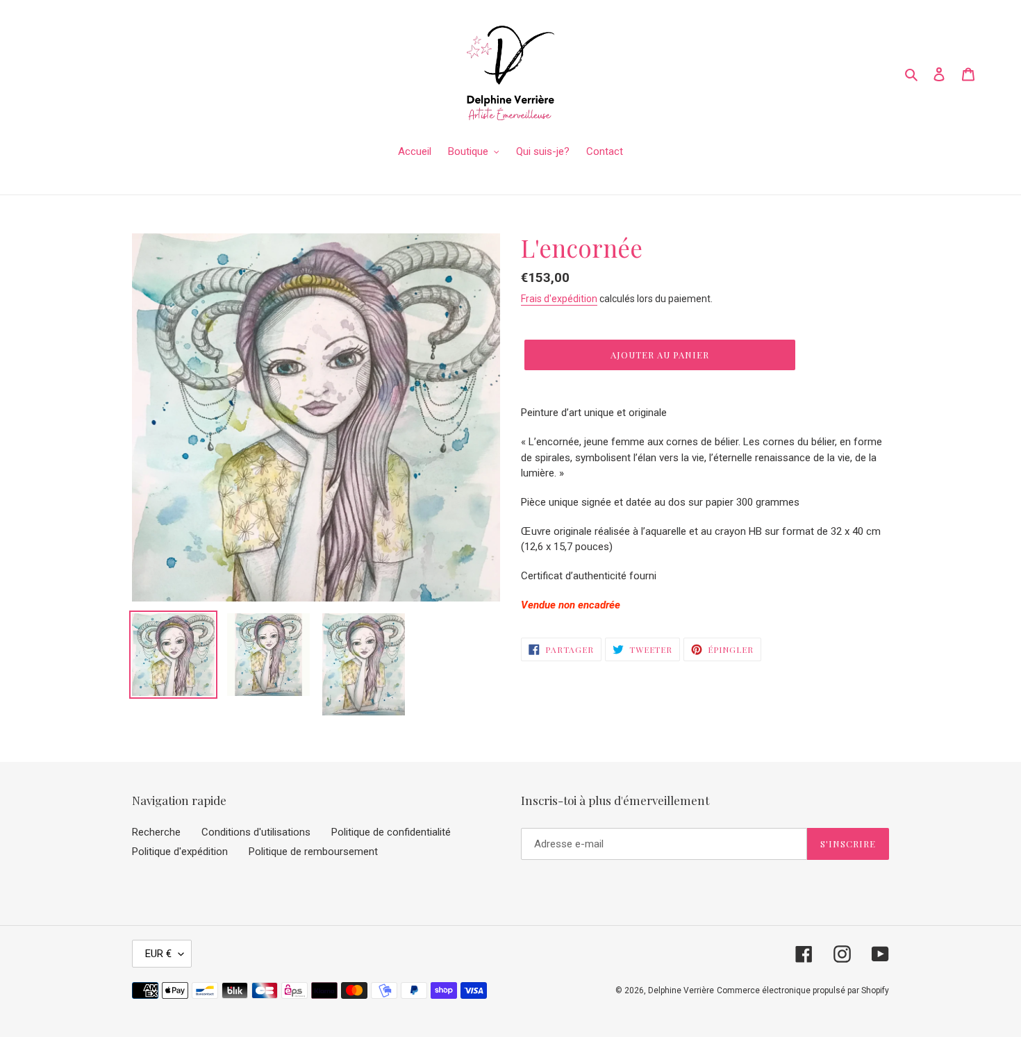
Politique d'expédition (180, 851)
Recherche (156, 832)
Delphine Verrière (681, 990)
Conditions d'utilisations (255, 832)
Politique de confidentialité (391, 832)
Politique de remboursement (313, 851)
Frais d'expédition (559, 298)
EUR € (158, 953)
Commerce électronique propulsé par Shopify (803, 990)
